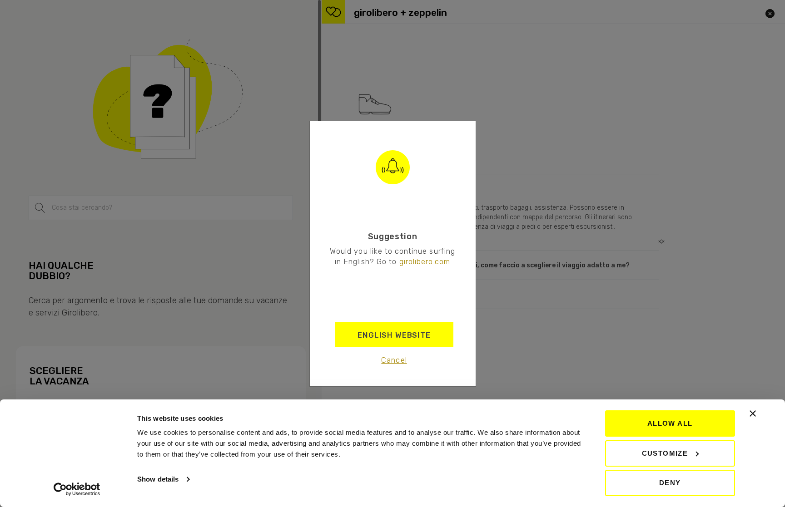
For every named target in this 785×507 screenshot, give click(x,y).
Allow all (670, 423)
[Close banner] (753, 413)
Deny (670, 483)
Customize (665, 453)
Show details (158, 479)
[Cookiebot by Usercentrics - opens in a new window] (77, 489)
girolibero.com (425, 261)
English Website (394, 335)
